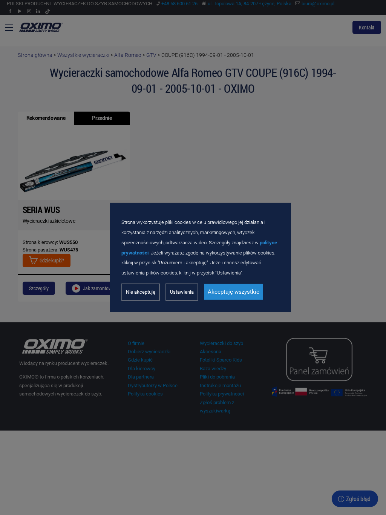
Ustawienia (182, 292)
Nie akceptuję (140, 292)
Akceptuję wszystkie (233, 291)
